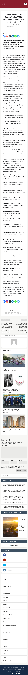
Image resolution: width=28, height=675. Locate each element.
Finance (5, 600)
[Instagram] (7, 36)
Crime (4, 583)
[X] (10, 36)
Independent (6, 607)
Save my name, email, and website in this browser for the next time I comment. (12, 467)
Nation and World (7, 621)
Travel (4, 657)
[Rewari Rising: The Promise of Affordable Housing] (14, 421)
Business (5, 576)
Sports (4, 646)
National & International (8, 625)
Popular (5, 639)
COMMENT (4, 446)
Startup (4, 650)
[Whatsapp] (15, 36)
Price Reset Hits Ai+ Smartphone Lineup (13, 502)
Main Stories (6, 618)
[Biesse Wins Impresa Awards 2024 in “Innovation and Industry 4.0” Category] (14, 401)
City (4, 579)
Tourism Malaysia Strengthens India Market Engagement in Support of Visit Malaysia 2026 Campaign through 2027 (14, 492)
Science (5, 643)
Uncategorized (6, 660)
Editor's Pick (6, 586)
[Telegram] (18, 36)
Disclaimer (17, 671)
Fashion (5, 597)
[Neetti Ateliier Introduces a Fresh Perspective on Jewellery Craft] (14, 380)
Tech (4, 653)
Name (3, 460)
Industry (5, 611)
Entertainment (6, 593)
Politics (5, 636)
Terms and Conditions (19, 669)
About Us (5, 669)
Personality (5, 632)
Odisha (4, 629)
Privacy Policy (11, 671)
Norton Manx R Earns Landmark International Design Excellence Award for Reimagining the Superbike (14, 485)
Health (4, 604)
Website (21, 460)
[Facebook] (4, 36)
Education (5, 590)
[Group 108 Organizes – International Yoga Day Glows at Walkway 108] (14, 360)
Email (12, 460)
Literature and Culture (8, 614)
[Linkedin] (12, 36)
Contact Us (10, 669)
